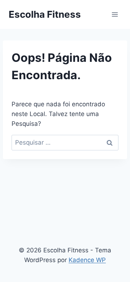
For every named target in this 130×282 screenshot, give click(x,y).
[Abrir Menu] (114, 14)
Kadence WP (87, 260)
